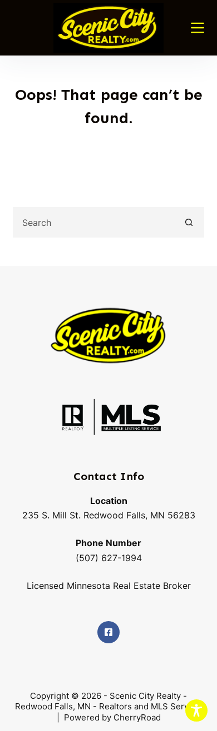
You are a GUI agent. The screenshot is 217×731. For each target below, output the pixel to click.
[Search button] (189, 222)
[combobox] (94, 222)
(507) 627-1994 (109, 557)
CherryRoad (136, 717)
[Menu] (197, 27)
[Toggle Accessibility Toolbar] (196, 710)
